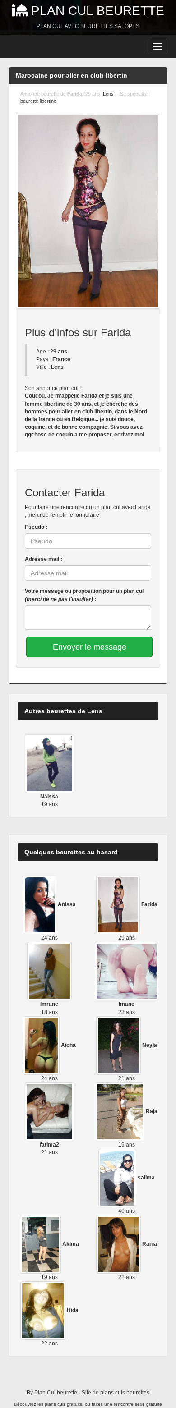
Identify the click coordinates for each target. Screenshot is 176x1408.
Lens (108, 93)
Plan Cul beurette (97, 11)
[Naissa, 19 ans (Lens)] (49, 763)
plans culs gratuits (63, 1404)
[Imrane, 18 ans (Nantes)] (49, 971)
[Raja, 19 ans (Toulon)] (121, 1111)
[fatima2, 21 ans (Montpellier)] (49, 1111)
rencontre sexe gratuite (138, 1404)
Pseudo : (36, 527)
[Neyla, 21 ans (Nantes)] (119, 1045)
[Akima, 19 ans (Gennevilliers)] (41, 1244)
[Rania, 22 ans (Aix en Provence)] (119, 1244)
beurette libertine (38, 101)
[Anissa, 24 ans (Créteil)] (40, 905)
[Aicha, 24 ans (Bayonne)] (42, 1045)
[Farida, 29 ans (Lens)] (118, 905)
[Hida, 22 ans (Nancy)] (43, 1310)
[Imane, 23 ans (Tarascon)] (126, 971)
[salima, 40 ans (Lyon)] (118, 1177)
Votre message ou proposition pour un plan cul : (84, 595)
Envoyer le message (89, 646)
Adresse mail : (43, 559)
